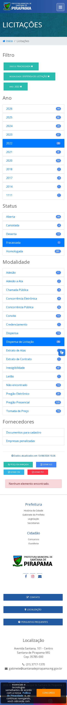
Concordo (48, 692)
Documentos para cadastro (23, 432)
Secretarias (33, 523)
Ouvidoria (33, 543)
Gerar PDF (39, 472)
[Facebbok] (25, 576)
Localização (33, 609)
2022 (14, 86)
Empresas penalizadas (20, 441)
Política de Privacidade (19, 694)
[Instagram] (32, 576)
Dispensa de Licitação (28, 76)
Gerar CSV (15, 472)
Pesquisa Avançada (19, 464)
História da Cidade (33, 510)
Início (9, 41)
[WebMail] (39, 576)
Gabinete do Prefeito (33, 514)
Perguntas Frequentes (34, 621)
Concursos (33, 539)
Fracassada (20, 66)
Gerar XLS (47, 464)
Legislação (33, 518)
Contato (34, 597)
